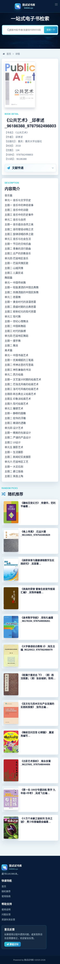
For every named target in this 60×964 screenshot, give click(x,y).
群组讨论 (14, 944)
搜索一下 (51, 30)
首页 (8, 54)
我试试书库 (29, 960)
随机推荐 (6, 891)
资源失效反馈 (8, 919)
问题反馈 (6, 914)
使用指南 (6, 896)
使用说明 (6, 909)
